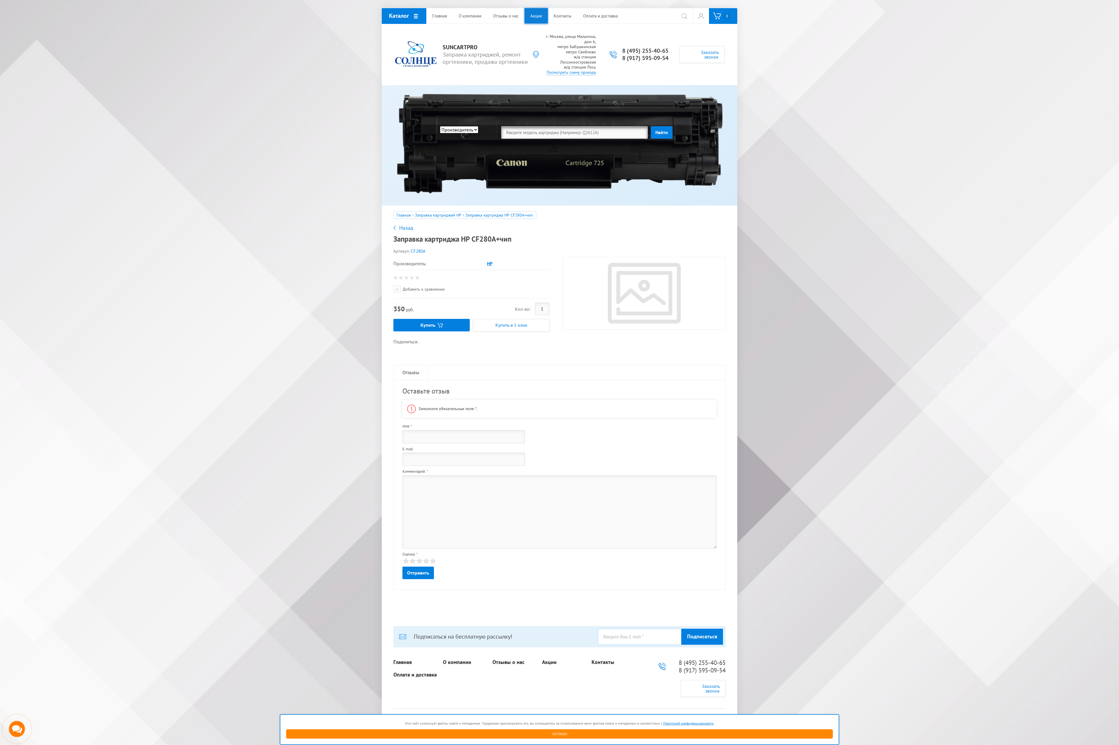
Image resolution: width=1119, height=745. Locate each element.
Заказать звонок (710, 54)
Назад (406, 228)
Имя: (407, 426)
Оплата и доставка (415, 675)
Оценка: (410, 554)
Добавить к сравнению (423, 289)
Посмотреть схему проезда (571, 72)
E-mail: (408, 449)
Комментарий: (415, 471)
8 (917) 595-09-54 (645, 58)
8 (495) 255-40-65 (645, 51)
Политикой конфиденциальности (688, 723)
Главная (404, 215)
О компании (457, 662)
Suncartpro (460, 47)
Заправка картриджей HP (438, 215)
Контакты (603, 662)
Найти (661, 132)
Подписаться (702, 636)
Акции (549, 662)
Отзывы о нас (508, 662)
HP (489, 263)
